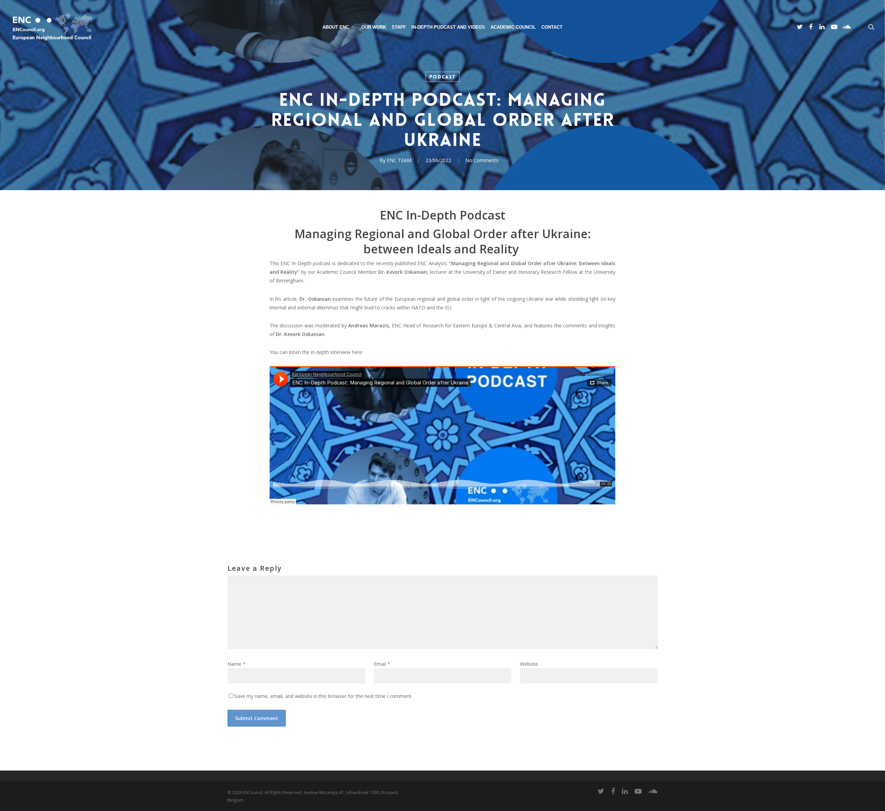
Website (529, 664)
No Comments (482, 160)
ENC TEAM (399, 160)
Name (236, 664)
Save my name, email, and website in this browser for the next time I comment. (323, 696)
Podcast (442, 77)
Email (382, 664)
